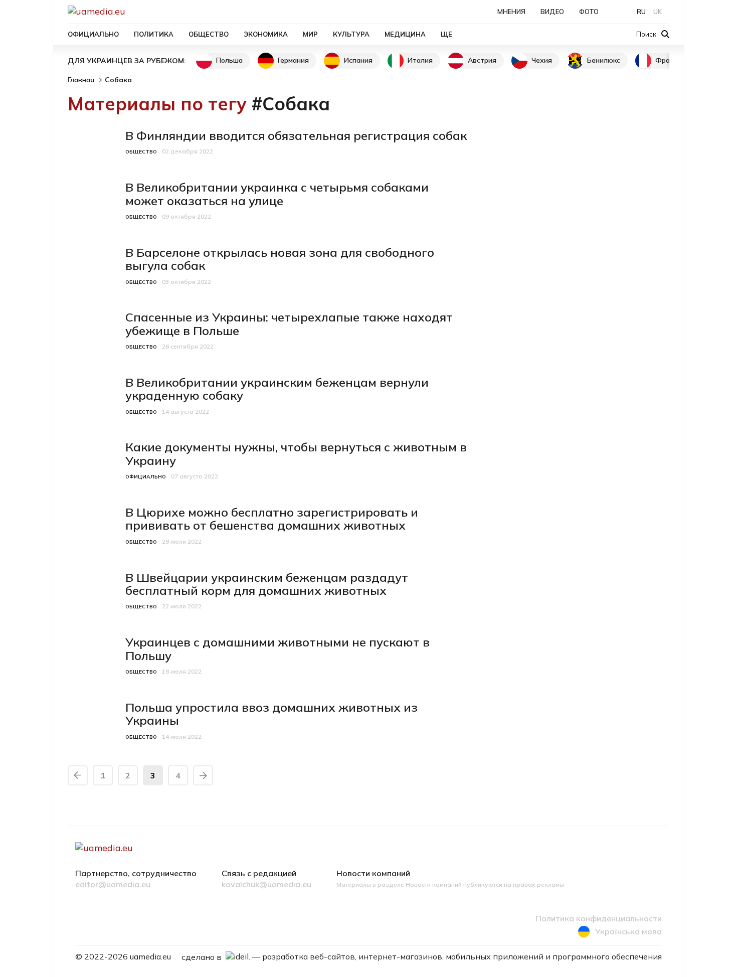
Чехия (541, 60)
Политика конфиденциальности (598, 918)
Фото (589, 12)
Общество (209, 34)
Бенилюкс (603, 60)
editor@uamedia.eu (112, 884)
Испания (358, 60)
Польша (229, 60)
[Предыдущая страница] (78, 775)
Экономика (266, 34)
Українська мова (628, 931)
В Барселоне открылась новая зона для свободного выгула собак (279, 259)
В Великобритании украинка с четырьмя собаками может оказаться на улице (277, 194)
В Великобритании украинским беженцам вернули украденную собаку (277, 389)
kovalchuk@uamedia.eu (266, 884)
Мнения (511, 12)
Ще (446, 34)
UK (657, 12)
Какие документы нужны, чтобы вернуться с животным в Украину (296, 453)
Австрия (482, 60)
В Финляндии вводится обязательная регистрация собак (296, 135)
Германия (293, 60)
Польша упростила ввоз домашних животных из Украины (271, 714)
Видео (552, 12)
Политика (153, 34)
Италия (420, 60)
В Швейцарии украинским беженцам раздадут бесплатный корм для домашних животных (266, 584)
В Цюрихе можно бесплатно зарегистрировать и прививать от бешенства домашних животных (271, 519)
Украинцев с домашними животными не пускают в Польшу (277, 648)
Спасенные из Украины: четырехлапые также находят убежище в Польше (289, 323)
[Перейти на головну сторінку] (131, 11)
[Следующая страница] (203, 775)
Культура (351, 34)
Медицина (405, 34)
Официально (93, 34)
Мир (310, 34)
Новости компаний (373, 873)
